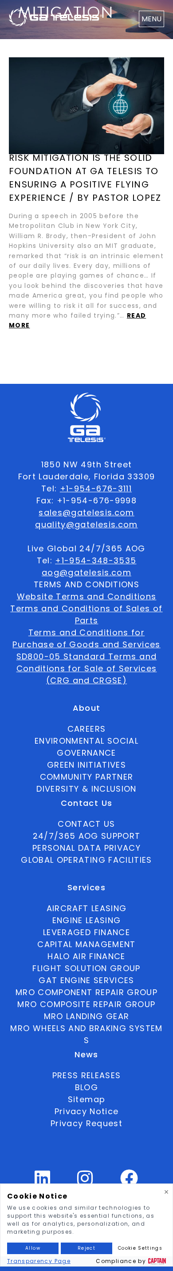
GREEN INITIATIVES (86, 764)
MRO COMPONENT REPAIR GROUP (86, 992)
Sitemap (86, 1099)
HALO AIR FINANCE (86, 956)
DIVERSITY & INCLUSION (86, 788)
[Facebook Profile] (129, 1181)
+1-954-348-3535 (95, 560)
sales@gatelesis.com (86, 512)
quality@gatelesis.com (86, 524)
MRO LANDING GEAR (87, 1016)
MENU (151, 19)
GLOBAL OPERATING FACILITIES (86, 859)
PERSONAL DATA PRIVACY (86, 847)
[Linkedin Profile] (43, 1181)
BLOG (86, 1087)
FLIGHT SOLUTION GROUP (86, 968)
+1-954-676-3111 (96, 488)
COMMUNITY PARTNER (87, 776)
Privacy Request (86, 1123)
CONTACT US (86, 823)
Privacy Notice (87, 1111)
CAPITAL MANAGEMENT (86, 944)
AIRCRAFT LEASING (87, 908)
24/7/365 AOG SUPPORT (87, 835)
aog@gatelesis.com (86, 572)
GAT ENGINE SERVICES (86, 980)
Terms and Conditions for (86, 632)
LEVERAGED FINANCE (86, 932)
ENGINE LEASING (86, 920)
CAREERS (86, 728)
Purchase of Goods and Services (86, 644)
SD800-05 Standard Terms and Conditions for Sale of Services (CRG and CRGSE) (86, 668)
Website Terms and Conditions (87, 596)
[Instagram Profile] (85, 1181)
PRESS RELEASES (86, 1075)
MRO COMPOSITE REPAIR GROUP (86, 1004)
